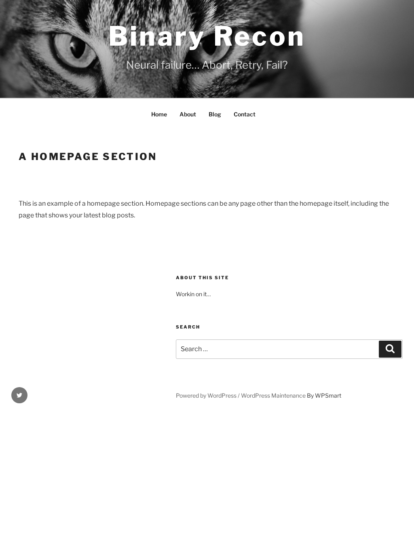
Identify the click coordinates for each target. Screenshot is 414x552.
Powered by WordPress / (208, 395)
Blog (215, 114)
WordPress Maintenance (273, 395)
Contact (245, 114)
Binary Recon (207, 36)
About (188, 114)
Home (159, 114)
